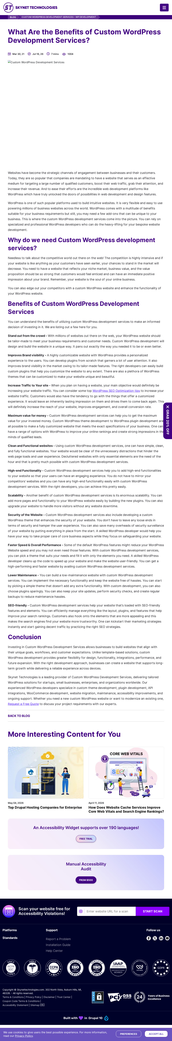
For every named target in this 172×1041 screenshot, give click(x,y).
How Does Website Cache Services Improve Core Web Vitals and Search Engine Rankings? (126, 809)
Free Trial (86, 838)
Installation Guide (58, 945)
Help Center (54, 950)
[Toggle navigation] (164, 7)
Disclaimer (49, 997)
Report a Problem (58, 939)
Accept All (156, 1033)
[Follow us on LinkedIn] (161, 938)
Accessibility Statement (15, 1005)
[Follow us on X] (155, 938)
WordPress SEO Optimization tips (116, 390)
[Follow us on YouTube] (167, 938)
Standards (10, 938)
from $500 (86, 880)
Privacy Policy (33, 997)
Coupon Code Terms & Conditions (21, 1001)
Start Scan (152, 911)
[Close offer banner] (168, 407)
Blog (13, 17)
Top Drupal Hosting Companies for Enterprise (45, 807)
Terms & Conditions (13, 997)
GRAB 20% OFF (168, 422)
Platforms (10, 930)
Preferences (128, 1033)
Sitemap (34, 1005)
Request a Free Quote (23, 704)
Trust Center (64, 997)
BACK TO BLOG (19, 716)
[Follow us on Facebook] (148, 938)
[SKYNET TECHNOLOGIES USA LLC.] (30, 8)
